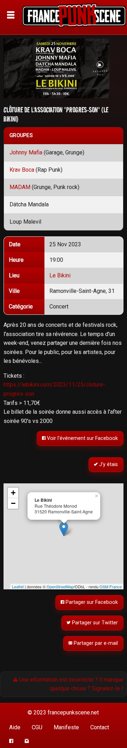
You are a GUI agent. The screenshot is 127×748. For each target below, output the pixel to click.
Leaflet (18, 586)
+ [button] (13, 492)
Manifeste (66, 727)
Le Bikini (60, 275)
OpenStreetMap (60, 586)
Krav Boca (22, 169)
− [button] (13, 503)
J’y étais (108, 465)
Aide (14, 727)
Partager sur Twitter (94, 623)
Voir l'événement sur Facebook (82, 439)
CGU (37, 727)
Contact (99, 727)
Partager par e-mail (95, 643)
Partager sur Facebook (91, 602)
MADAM (20, 187)
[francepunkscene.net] (74, 17)
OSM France (110, 586)
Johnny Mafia (26, 152)
